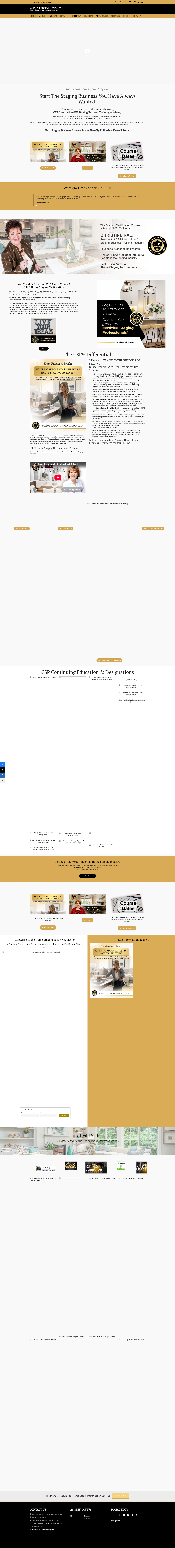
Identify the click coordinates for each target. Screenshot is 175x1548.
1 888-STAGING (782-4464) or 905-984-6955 (47, 1523)
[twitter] (126, 1)
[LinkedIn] (2, 775)
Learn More (87, 168)
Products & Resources (22, 660)
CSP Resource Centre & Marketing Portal (109, 660)
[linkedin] (121, 1)
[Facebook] (2, 764)
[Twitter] (2, 770)
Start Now (121, 1496)
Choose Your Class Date (87, 876)
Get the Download (48, 168)
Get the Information (48, 927)
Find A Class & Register (127, 176)
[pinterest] (130, 1)
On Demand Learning (66, 660)
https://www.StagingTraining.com (43, 1530)
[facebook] (116, 1)
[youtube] (135, 1)
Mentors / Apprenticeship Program (153, 660)
